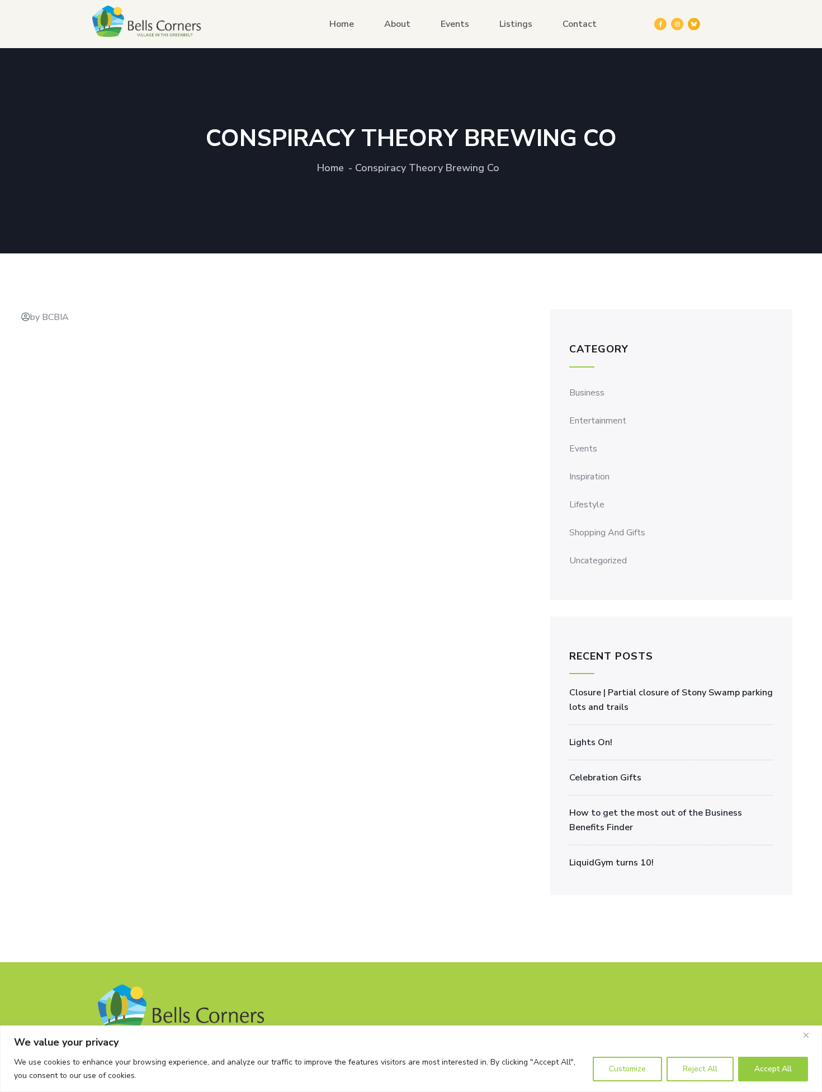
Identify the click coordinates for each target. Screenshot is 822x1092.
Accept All (773, 1068)
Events (455, 24)
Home (341, 24)
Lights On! (590, 742)
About (397, 24)
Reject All (700, 1068)
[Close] (810, 1035)
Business (586, 393)
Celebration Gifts (605, 777)
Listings (515, 24)
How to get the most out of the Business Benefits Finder (655, 820)
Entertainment (597, 421)
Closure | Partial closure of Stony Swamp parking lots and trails (671, 699)
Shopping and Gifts (607, 532)
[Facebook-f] (660, 24)
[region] (411, 1058)
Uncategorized (598, 560)
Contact (580, 24)
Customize (627, 1068)
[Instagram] (677, 24)
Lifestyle (586, 504)
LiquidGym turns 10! (611, 862)
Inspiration (589, 476)
